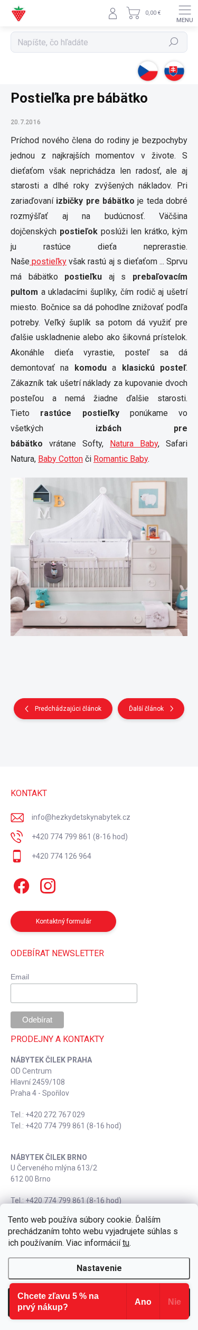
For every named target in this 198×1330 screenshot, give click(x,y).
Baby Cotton (60, 459)
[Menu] (185, 13)
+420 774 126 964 (61, 856)
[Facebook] (20, 884)
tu (125, 1243)
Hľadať (174, 42)
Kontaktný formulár (63, 921)
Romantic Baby (120, 459)
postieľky (48, 261)
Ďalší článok (146, 708)
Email (20, 976)
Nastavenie (99, 1268)
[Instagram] (46, 884)
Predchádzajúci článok (68, 708)
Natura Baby (134, 444)
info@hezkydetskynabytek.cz (81, 817)
